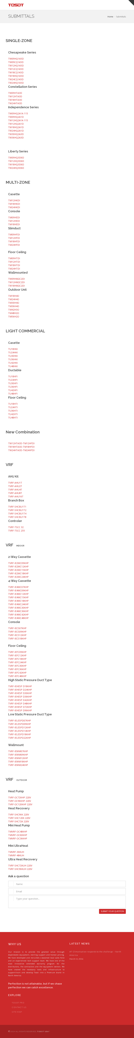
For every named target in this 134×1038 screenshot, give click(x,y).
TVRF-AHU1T (15, 482)
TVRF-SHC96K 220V (18, 814)
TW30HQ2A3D (16, 134)
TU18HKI (13, 349)
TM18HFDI (14, 241)
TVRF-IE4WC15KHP (18, 597)
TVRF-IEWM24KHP (18, 765)
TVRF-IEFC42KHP (17, 672)
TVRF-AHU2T (15, 486)
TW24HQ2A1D (16, 130)
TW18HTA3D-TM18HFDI (21, 446)
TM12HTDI (14, 261)
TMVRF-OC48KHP (17, 831)
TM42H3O (13, 309)
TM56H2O (13, 316)
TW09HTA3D (15, 92)
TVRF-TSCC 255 (16, 530)
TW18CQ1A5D (16, 72)
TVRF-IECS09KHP (17, 631)
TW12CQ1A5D (16, 69)
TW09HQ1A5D (16, 58)
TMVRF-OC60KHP (17, 835)
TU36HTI (13, 410)
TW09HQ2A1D (16, 116)
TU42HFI (12, 390)
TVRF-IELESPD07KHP (19, 720)
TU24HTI (13, 407)
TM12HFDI (14, 237)
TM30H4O (13, 302)
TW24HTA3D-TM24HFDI (21, 450)
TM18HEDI (14, 224)
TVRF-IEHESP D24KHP (20, 689)
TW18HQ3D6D (16, 164)
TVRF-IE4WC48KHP (18, 618)
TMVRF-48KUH (16, 855)
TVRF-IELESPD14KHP (19, 730)
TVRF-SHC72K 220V (18, 821)
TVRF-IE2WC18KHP (18, 573)
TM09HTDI (14, 258)
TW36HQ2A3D (16, 137)
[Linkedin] (122, 1031)
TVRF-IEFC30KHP (17, 665)
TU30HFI (12, 383)
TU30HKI (13, 355)
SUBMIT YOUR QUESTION (112, 911)
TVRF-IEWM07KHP (18, 751)
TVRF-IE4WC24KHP (18, 604)
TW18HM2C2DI (16, 285)
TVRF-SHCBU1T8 (17, 517)
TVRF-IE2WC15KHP (18, 569)
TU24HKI (13, 352)
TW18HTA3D (15, 99)
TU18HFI (12, 376)
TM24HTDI (14, 268)
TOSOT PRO (18, 1002)
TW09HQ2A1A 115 (18, 113)
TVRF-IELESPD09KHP (19, 724)
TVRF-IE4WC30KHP (18, 607)
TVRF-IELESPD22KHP (19, 737)
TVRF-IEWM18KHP (18, 761)
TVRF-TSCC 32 (16, 527)
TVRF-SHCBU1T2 (17, 510)
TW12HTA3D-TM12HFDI (21, 443)
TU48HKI (13, 366)
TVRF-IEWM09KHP (18, 754)
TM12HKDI (14, 200)
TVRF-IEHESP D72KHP (20, 706)
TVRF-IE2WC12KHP (18, 566)
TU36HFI (12, 386)
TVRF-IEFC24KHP (17, 662)
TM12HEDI (14, 220)
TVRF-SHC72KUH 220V (20, 865)
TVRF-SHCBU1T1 (17, 506)
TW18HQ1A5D (16, 75)
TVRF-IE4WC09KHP (18, 590)
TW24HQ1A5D (16, 82)
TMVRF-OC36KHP (17, 838)
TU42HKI (13, 362)
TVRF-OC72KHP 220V (19, 797)
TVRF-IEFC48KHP (17, 676)
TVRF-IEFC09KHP (17, 652)
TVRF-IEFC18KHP (17, 658)
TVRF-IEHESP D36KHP (20, 696)
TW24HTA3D (15, 103)
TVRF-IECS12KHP (17, 635)
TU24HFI (12, 379)
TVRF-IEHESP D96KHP (20, 710)
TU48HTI (13, 417)
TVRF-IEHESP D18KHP (20, 686)
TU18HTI (13, 403)
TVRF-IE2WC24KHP (18, 576)
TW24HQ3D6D (16, 167)
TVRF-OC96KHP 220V (19, 800)
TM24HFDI (14, 244)
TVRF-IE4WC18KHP (18, 600)
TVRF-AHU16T (15, 496)
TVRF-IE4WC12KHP (18, 593)
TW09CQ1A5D (16, 62)
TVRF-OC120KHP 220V (20, 804)
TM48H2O (13, 313)
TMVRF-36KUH (16, 851)
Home (110, 16)
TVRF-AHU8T (15, 493)
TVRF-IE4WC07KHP (18, 587)
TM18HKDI (14, 203)
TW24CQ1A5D (16, 79)
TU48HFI (12, 393)
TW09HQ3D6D (16, 157)
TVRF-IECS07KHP (17, 628)
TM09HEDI (14, 217)
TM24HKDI (14, 207)
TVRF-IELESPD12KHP (19, 727)
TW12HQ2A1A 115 (18, 120)
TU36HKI (13, 359)
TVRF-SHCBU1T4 (17, 513)
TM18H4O (13, 295)
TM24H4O (13, 299)
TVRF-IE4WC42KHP (18, 614)
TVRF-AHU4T (15, 489)
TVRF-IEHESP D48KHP (20, 703)
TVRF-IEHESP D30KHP (20, 693)
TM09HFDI (14, 234)
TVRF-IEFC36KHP (17, 669)
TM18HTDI (14, 265)
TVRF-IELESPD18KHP (19, 734)
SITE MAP (17, 1012)
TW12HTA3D (15, 96)
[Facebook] (115, 1031)
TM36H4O (13, 306)
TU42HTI (13, 414)
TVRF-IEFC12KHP (17, 655)
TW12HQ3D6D (16, 161)
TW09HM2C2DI (16, 278)
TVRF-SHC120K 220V (19, 818)
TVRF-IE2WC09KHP (18, 563)
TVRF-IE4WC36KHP (18, 611)
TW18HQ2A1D (16, 127)
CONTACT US (19, 1007)
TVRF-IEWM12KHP (18, 758)
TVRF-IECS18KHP (17, 638)
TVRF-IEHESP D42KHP (20, 700)
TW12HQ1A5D (16, 65)
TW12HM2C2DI (16, 282)
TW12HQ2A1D (16, 123)
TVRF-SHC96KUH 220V (20, 869)
